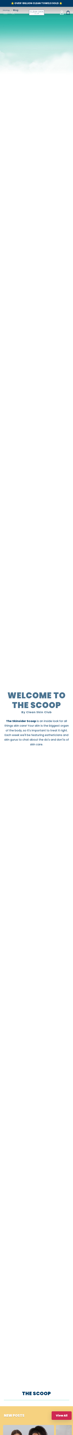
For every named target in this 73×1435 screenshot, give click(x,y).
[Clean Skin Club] (36, 12)
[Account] (62, 13)
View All (61, 1415)
